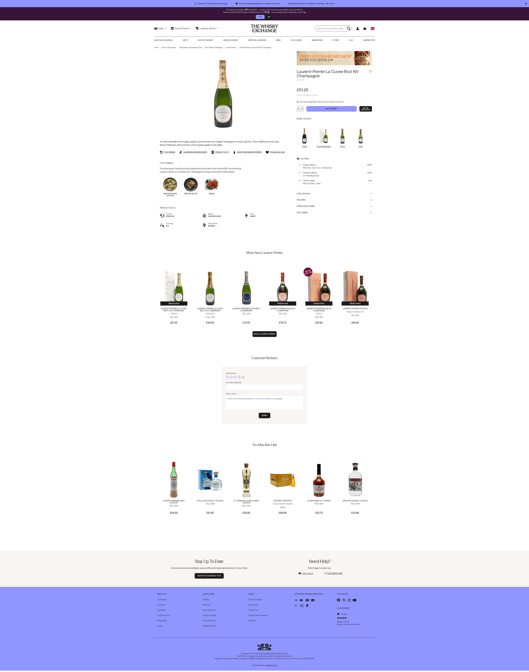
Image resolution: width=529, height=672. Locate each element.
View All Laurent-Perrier (264, 334)
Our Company (162, 600)
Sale (351, 40)
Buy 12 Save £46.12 (365, 109)
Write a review (231, 394)
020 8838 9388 (335, 573)
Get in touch (307, 573)
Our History (161, 605)
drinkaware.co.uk (271, 665)
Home (156, 47)
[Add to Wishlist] (370, 71)
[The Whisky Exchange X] (344, 600)
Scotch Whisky (205, 40)
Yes (260, 17)
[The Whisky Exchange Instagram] (349, 600)
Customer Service (207, 28)
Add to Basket (331, 109)
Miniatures (317, 40)
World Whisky (230, 40)
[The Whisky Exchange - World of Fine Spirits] (264, 28)
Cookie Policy (253, 610)
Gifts (185, 40)
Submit (265, 415)
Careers (159, 626)
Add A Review (231, 373)
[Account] (357, 28)
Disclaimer (302, 212)
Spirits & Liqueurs (257, 40)
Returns (301, 200)
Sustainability (162, 621)
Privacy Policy (253, 605)
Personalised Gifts (209, 610)
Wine (278, 40)
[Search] (349, 28)
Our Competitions (209, 621)
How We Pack (304, 193)
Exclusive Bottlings (209, 615)
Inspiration (369, 40)
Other (336, 40)
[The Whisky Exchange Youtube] (354, 600)
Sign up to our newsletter (209, 576)
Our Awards (161, 610)
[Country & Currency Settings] (373, 28)
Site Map (206, 600)
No (269, 17)
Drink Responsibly (306, 206)
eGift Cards (207, 605)
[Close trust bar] (526, 3)
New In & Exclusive (163, 40)
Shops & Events (182, 28)
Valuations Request (209, 626)
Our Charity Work (163, 615)
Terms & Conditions (255, 600)
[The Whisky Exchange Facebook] (338, 600)
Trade (160, 28)
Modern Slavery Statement (258, 615)
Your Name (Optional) (233, 382)
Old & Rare (296, 40)
